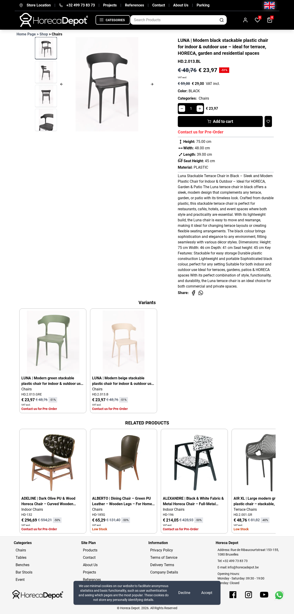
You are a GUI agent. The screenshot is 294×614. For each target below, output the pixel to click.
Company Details (164, 572)
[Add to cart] (76, 317)
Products (90, 550)
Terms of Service (163, 557)
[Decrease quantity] (182, 108)
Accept (206, 593)
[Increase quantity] (200, 108)
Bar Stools (24, 572)
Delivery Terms (162, 565)
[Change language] (269, 5)
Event (20, 579)
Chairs (204, 98)
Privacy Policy (161, 550)
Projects (110, 5)
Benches (22, 565)
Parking (203, 5)
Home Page (26, 34)
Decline (184, 593)
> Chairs (55, 34)
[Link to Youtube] (264, 595)
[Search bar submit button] (222, 20)
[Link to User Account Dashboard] (245, 20)
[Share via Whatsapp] (201, 293)
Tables (21, 557)
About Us (180, 5)
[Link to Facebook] (233, 595)
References (134, 5)
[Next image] (140, 84)
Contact (158, 5)
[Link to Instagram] (248, 595)
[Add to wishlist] (268, 121)
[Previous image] (74, 84)
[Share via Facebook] (193, 293)
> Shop (42, 34)
